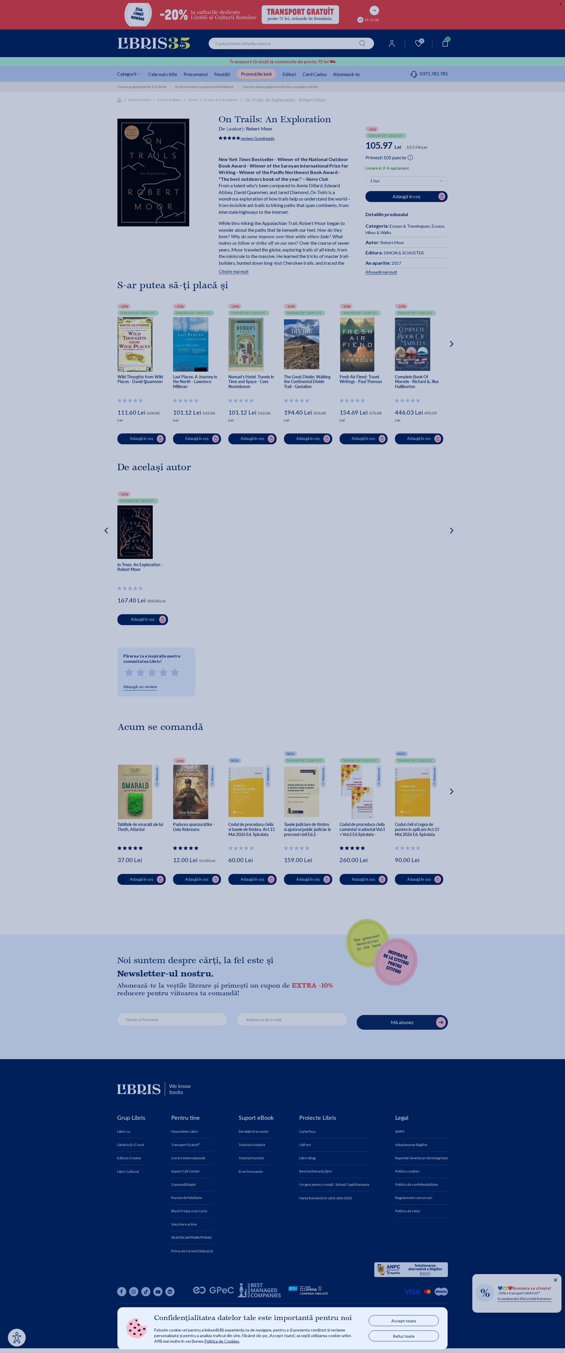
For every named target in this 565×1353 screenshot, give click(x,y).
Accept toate (403, 1320)
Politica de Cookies (221, 1340)
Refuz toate (404, 1336)
